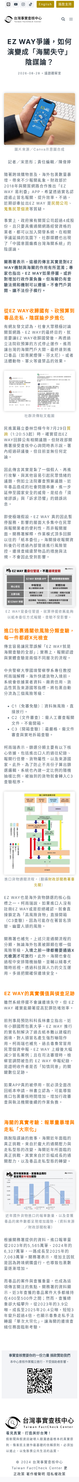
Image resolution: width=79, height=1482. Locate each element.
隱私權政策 (56, 1474)
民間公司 (59, 203)
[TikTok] (30, 4)
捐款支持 (65, 4)
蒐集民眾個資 (16, 209)
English (45, 4)
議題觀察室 (52, 73)
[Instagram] (23, 4)
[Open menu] (71, 19)
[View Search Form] (63, 19)
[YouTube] (15, 4)
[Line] (8, 4)
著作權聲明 (35, 1474)
